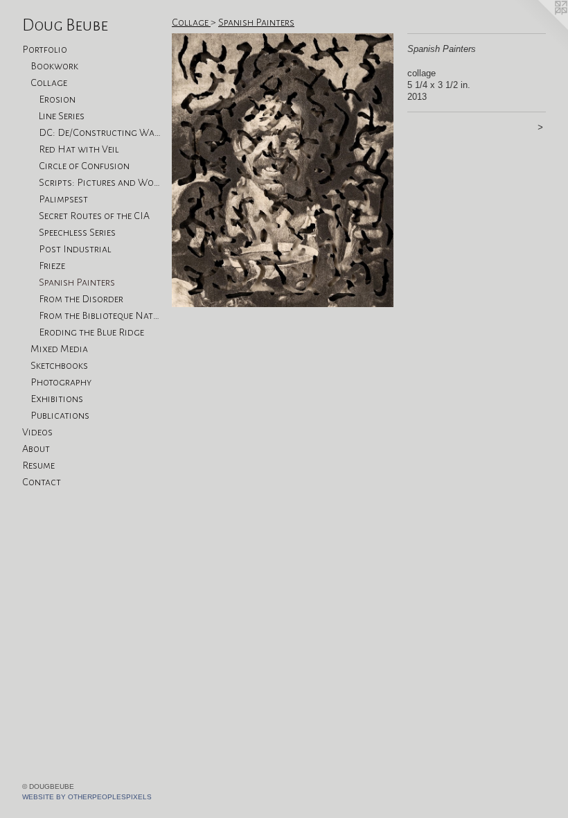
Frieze (52, 265)
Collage (48, 82)
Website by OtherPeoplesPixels (87, 797)
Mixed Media (59, 348)
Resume (38, 465)
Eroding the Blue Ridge (91, 332)
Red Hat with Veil (79, 149)
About (36, 448)
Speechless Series (77, 232)
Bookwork (54, 65)
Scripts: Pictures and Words (100, 182)
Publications (59, 415)
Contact (41, 481)
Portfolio (44, 49)
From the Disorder (81, 298)
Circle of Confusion (84, 165)
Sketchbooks (59, 365)
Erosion (57, 99)
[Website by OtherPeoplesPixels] (540, 27)
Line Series (62, 115)
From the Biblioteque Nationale (100, 315)
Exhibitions (56, 398)
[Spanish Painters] (282, 170)
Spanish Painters (77, 282)
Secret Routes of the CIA (94, 215)
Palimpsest (63, 198)
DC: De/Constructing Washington (100, 132)
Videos (37, 431)
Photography (60, 382)
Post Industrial (75, 248)
